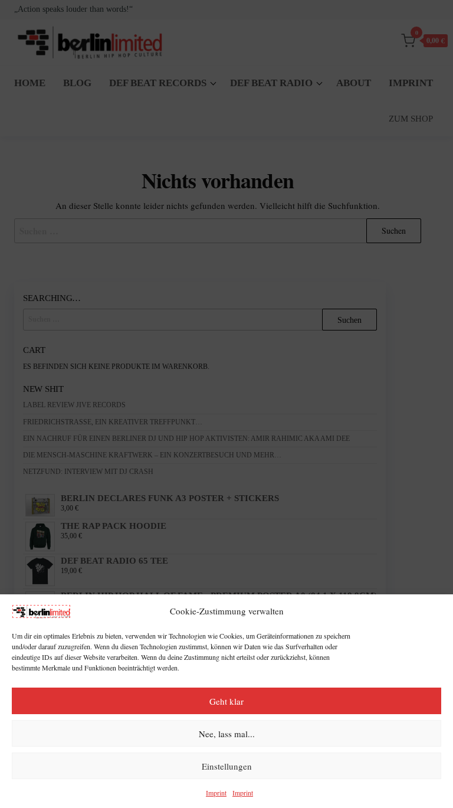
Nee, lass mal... (227, 734)
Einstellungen (227, 766)
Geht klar (226, 701)
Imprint (216, 792)
